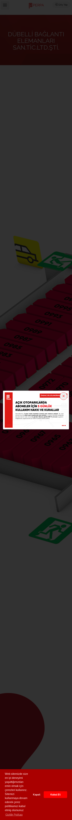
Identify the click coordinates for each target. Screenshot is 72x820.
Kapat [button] (36, 794)
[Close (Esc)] (63, 396)
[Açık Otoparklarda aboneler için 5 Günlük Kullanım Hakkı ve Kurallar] (36, 409)
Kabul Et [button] (55, 794)
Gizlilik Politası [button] (14, 814)
